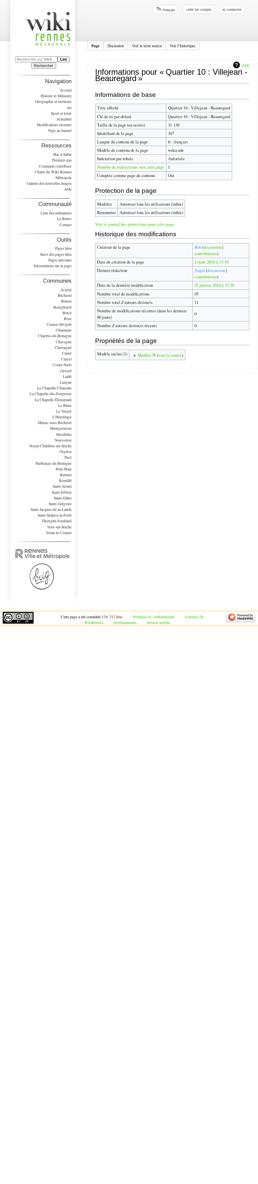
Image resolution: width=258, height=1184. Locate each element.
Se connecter (232, 9)
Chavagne (64, 341)
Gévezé (66, 370)
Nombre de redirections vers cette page (130, 167)
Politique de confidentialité (153, 616)
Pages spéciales (60, 260)
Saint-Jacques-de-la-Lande (51, 509)
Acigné (66, 289)
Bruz (68, 318)
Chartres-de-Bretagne (55, 335)
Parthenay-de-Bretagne (54, 463)
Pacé (68, 457)
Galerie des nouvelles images (49, 183)
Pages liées (63, 248)
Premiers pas (62, 160)
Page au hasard (60, 130)
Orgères (65, 451)
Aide (245, 65)
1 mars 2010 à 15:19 (211, 262)
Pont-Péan (64, 469)
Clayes (66, 358)
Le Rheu (65, 405)
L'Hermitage (62, 416)
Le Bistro (64, 218)
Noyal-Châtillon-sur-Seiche (50, 445)
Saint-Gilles (63, 497)
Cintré (67, 353)
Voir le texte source (147, 45)
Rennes (66, 474)
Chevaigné (63, 347)
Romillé (65, 480)
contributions (206, 253)
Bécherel (65, 295)
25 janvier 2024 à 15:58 (214, 285)
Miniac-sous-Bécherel (55, 422)
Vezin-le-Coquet (59, 532)
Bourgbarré (62, 307)
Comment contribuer (55, 166)
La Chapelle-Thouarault (53, 399)
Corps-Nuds (62, 364)
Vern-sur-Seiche (59, 526)
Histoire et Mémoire (56, 95)
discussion (212, 247)
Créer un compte (198, 9)
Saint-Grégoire (60, 503)
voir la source (170, 355)
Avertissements (125, 622)
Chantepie (64, 330)
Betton (66, 301)
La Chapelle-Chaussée (54, 387)
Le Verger (64, 411)
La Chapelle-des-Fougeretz (51, 393)
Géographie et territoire (53, 101)
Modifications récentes (54, 124)
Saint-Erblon (62, 492)
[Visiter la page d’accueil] (52, 33)
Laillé (67, 376)
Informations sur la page (53, 265)
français (169, 9)
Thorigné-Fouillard (57, 520)
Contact (65, 224)
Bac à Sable (62, 154)
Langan (66, 382)
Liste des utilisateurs (56, 212)
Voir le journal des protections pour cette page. (135, 224)
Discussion (116, 45)
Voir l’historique (182, 45)
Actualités (64, 118)
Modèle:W (147, 355)
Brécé (67, 312)
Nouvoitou (63, 440)
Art (69, 107)
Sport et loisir (61, 113)
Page (95, 45)
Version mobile (158, 622)
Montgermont (61, 428)
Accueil (66, 90)
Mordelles (64, 434)
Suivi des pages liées (56, 254)
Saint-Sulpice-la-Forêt (55, 515)
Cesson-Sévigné (59, 324)
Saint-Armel (62, 486)
